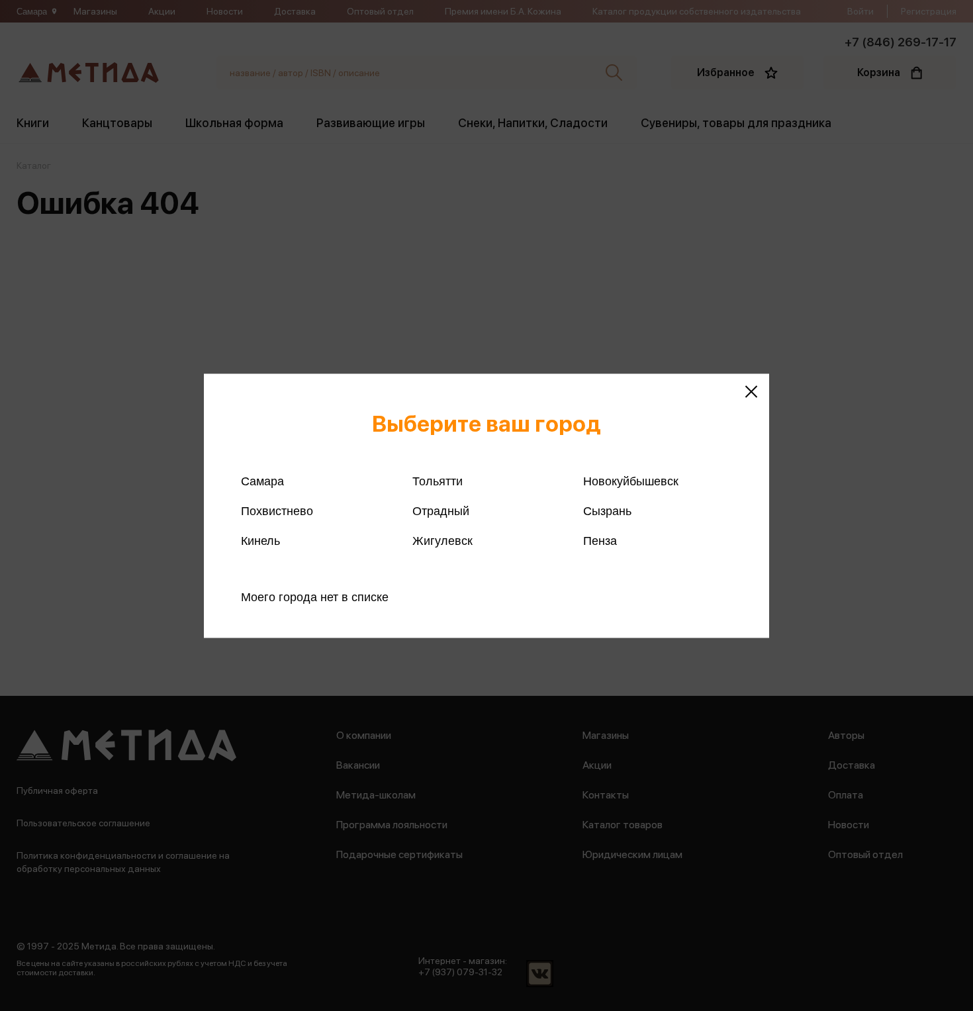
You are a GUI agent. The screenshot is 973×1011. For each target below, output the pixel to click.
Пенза (600, 540)
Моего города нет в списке (315, 596)
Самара (262, 480)
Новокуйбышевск (630, 480)
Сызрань (607, 510)
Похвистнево (277, 510)
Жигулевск (442, 540)
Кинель (260, 540)
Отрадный (440, 510)
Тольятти (437, 480)
